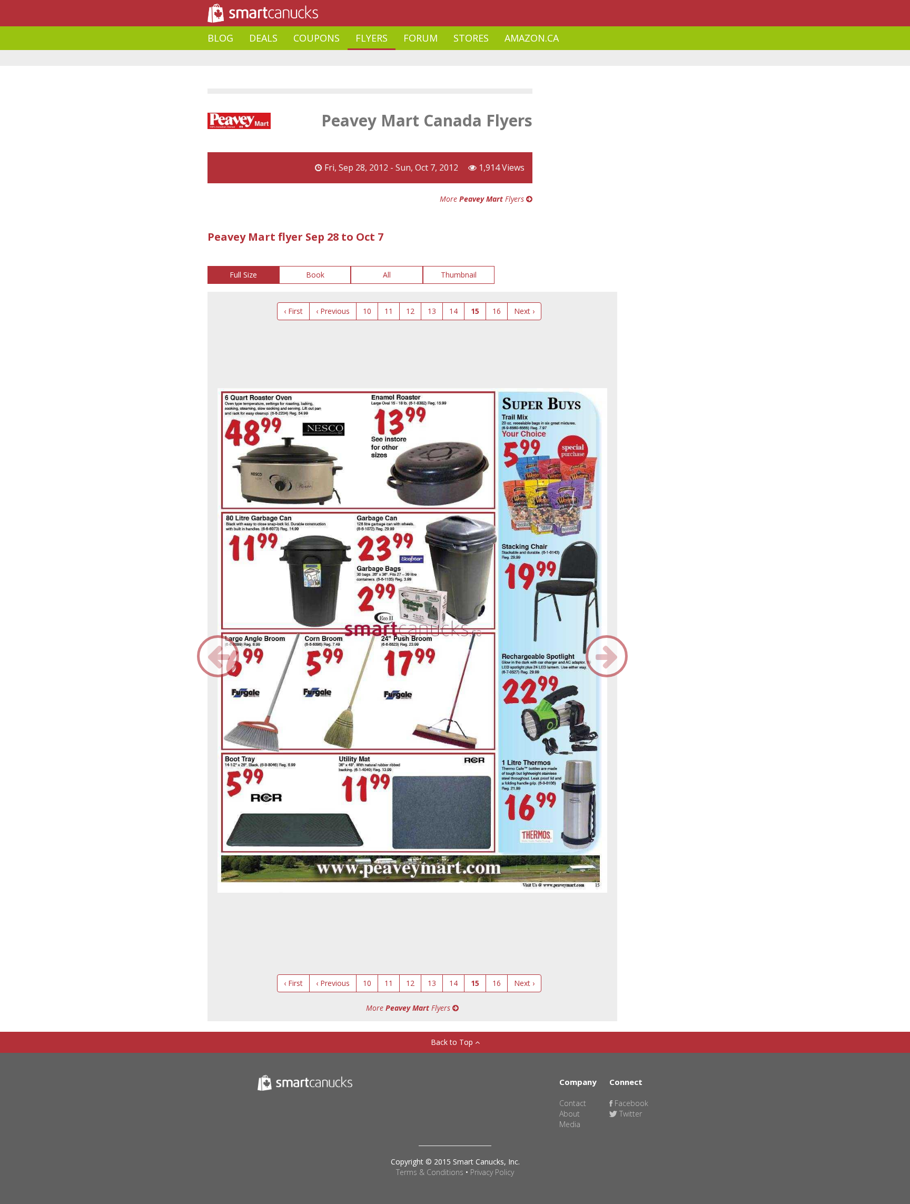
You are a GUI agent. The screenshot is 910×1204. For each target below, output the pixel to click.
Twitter (629, 1114)
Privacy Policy (492, 1172)
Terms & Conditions (429, 1172)
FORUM (420, 38)
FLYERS (371, 38)
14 (453, 311)
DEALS (263, 38)
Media (569, 1124)
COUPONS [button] (316, 38)
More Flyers (483, 199)
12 (410, 311)
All (387, 275)
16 (496, 311)
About (569, 1114)
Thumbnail (459, 275)
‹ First (293, 311)
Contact (572, 1103)
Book (315, 275)
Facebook (630, 1103)
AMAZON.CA (532, 38)
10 (367, 311)
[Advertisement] (399, 58)
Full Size (243, 275)
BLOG (220, 38)
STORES (471, 38)
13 (432, 311)
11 (388, 311)
